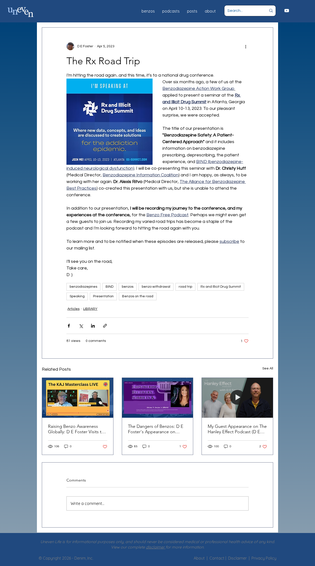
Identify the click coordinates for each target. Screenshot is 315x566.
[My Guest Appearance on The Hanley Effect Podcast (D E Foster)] (237, 398)
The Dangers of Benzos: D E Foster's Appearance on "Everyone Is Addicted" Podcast (155, 429)
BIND (109, 286)
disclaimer (156, 547)
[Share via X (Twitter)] (81, 325)
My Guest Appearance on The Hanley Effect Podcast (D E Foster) (237, 429)
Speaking (77, 296)
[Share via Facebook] (68, 325)
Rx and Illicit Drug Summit (221, 286)
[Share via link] (105, 325)
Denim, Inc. (83, 558)
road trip (185, 286)
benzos (127, 286)
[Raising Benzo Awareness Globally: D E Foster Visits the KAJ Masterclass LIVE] (77, 398)
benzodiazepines (83, 286)
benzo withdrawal (156, 286)
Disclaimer (238, 558)
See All (267, 368)
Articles (73, 309)
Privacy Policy (264, 558)
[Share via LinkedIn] (93, 325)
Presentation (103, 296)
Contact (217, 558)
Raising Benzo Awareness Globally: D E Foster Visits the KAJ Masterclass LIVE (77, 429)
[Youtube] (286, 10)
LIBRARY (90, 309)
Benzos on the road (137, 296)
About (199, 558)
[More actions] (246, 46)
